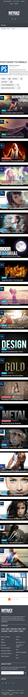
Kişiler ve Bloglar (5, 656)
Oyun (17, 649)
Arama (11, 3)
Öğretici (10, 631)
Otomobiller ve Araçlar (19, 646)
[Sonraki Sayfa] (19, 599)
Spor (17, 655)
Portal (3, 628)
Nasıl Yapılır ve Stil (6, 158)
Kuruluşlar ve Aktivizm (6, 653)
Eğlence (4, 206)
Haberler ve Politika (6, 650)
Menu (4, 25)
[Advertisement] (14, 45)
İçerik (20, 628)
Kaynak (21, 631)
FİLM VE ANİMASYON (10, 85)
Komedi (18, 636)
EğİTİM (17, 79)
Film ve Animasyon (5, 648)
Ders (24, 628)
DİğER (6, 79)
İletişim (16, 3)
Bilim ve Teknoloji (5, 636)
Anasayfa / (4, 28)
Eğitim (3, 110)
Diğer (3, 468)
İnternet (16, 631)
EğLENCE (7, 82)
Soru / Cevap (16, 1)
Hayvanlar (3, 645)
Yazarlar (23, 1)
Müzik (17, 639)
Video (8, 28)
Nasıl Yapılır (4, 631)
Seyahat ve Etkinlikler (21, 652)
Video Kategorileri (7, 1)
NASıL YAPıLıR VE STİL (11, 88)
